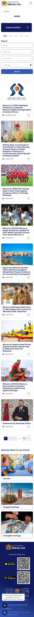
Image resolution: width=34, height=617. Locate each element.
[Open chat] (4, 605)
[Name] (31, 3)
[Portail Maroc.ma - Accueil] (15, 547)
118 (24, 438)
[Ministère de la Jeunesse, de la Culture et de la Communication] (17, 592)
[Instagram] (26, 599)
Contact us (7, 609)
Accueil (6, 11)
